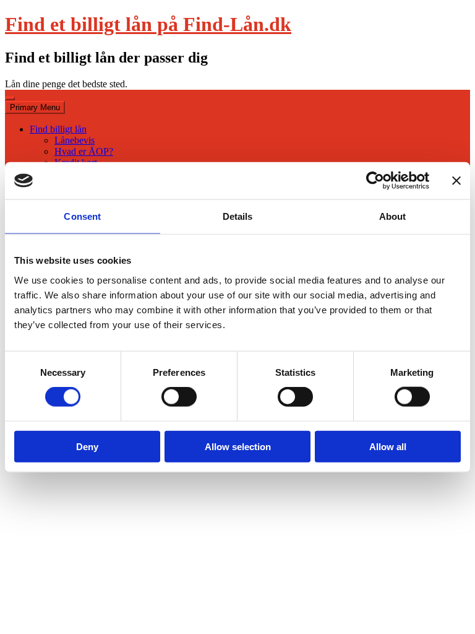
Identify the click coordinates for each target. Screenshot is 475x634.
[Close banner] (456, 180)
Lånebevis (74, 140)
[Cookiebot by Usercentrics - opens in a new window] (375, 181)
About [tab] (392, 216)
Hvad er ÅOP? (83, 151)
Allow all (387, 446)
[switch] (179, 397)
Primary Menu (35, 107)
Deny (87, 446)
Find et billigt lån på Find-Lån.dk (148, 24)
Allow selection (238, 446)
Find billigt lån (58, 129)
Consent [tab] (82, 216)
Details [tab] (238, 216)
